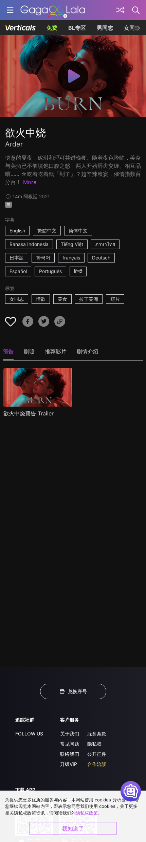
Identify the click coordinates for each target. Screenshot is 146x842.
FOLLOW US (29, 733)
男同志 (105, 27)
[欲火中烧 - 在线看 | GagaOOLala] (52, 10)
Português (50, 271)
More (29, 182)
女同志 (17, 299)
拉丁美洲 (88, 299)
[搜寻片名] (136, 10)
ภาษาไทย (105, 244)
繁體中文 (46, 230)
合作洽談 (96, 764)
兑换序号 (77, 691)
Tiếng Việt (72, 244)
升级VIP (68, 764)
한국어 (43, 257)
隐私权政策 (87, 813)
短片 (115, 299)
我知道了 (73, 828)
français (71, 257)
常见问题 (69, 744)
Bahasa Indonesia (29, 244)
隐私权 (94, 744)
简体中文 (78, 230)
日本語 (17, 257)
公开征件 (96, 754)
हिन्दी (78, 271)
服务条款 (96, 733)
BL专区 (77, 27)
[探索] (120, 10)
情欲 (40, 299)
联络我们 (69, 754)
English (17, 230)
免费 (52, 27)
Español (18, 271)
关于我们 (69, 733)
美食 (62, 299)
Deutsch (101, 257)
